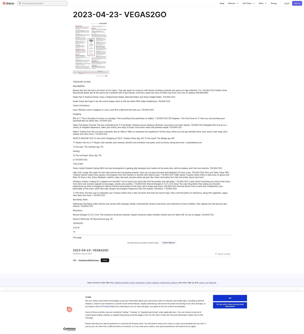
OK (230, 298)
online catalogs (152, 282)
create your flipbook (207, 282)
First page (77, 237)
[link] (222, 3)
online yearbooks (137, 282)
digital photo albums (169, 282)
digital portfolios (122, 282)
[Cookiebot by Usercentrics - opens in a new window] (69, 329)
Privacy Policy (109, 306)
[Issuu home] (8, 3)
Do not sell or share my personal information (230, 305)
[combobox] (44, 3)
